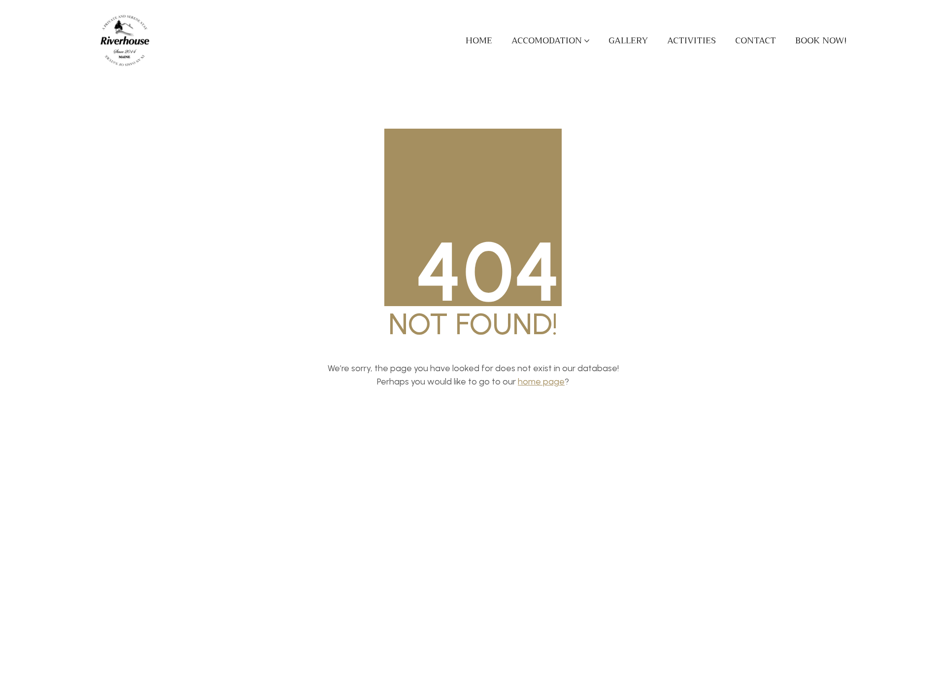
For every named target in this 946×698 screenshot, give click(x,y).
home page (541, 381)
